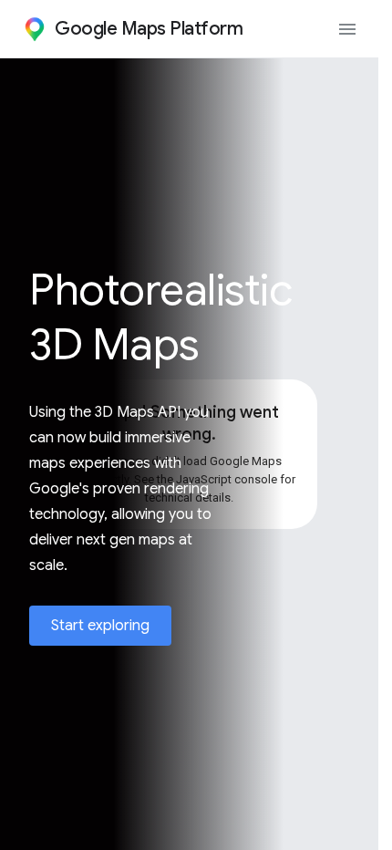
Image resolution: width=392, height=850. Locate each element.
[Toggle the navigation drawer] (347, 29)
